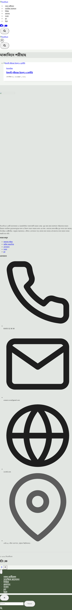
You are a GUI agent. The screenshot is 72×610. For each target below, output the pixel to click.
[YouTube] (6, 26)
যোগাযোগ (6, 247)
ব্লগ (6, 18)
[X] (4, 26)
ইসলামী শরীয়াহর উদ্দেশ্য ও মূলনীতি (19, 72)
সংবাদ (7, 16)
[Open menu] (2, 40)
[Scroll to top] (1, 568)
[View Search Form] (4, 31)
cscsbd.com (7, 472)
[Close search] (4, 598)
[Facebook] (1, 26)
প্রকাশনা (7, 13)
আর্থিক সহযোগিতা (9, 244)
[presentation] (38, 63)
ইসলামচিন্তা (9, 68)
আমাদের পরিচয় (8, 242)
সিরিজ (7, 11)
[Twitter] (4, 562)
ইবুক (6, 21)
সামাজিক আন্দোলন (10, 8)
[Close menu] (1, 572)
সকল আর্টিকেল (9, 6)
